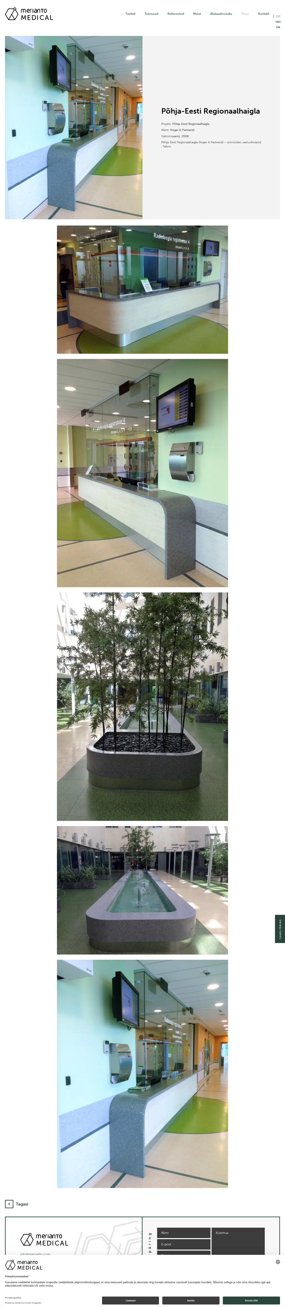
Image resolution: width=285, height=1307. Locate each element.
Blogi (245, 14)
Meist (197, 14)
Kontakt (263, 14)
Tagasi (22, 1204)
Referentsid (176, 14)
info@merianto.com (35, 1254)
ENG (278, 21)
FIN (278, 27)
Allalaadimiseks (221, 14)
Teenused (151, 14)
